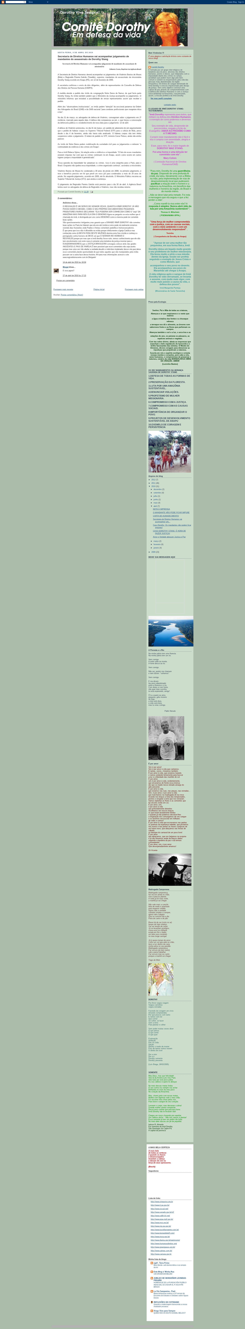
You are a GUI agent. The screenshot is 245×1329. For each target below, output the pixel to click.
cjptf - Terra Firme (161, 1263)
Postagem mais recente (63, 289)
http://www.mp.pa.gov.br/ (161, 1226)
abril (156, 506)
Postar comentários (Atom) (72, 295)
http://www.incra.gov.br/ (160, 1237)
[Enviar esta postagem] (91, 192)
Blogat (65, 267)
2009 (153, 552)
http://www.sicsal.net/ (159, 1209)
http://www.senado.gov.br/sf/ (162, 1212)
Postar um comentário (65, 281)
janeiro (157, 548)
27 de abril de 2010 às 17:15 (74, 276)
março (156, 541)
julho (156, 496)
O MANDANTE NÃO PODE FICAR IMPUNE (171, 513)
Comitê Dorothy (157, 67)
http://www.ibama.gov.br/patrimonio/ (165, 1240)
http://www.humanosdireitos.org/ (164, 1244)
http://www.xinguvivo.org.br (162, 1202)
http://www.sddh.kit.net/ (160, 1216)
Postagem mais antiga (134, 289)
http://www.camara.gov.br (161, 1254)
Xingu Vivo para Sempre (164, 1311)
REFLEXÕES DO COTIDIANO (166, 1302)
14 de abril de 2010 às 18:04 (74, 262)
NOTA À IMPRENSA (161, 509)
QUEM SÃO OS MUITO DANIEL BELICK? (170, 1313)
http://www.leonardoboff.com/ (163, 1233)
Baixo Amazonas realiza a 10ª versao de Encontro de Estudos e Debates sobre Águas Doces (171, 1295)
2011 (153, 483)
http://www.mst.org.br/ (160, 1223)
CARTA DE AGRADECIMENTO (166, 516)
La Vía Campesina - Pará (164, 1291)
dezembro (158, 489)
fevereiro (157, 544)
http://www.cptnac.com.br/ (161, 1251)
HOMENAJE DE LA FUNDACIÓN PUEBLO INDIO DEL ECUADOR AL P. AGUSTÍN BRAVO (170, 1285)
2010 (153, 486)
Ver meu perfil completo (161, 99)
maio (156, 503)
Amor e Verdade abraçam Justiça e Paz (169, 537)
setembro (158, 493)
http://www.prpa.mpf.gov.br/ (162, 1219)
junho (156, 500)
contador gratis (170, 105)
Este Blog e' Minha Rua (164, 1272)
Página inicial (99, 289)
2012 (153, 480)
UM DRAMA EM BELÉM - (163, 1274)
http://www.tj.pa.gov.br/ (160, 1205)
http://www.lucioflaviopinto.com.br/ (165, 1230)
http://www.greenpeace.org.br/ (163, 1247)
